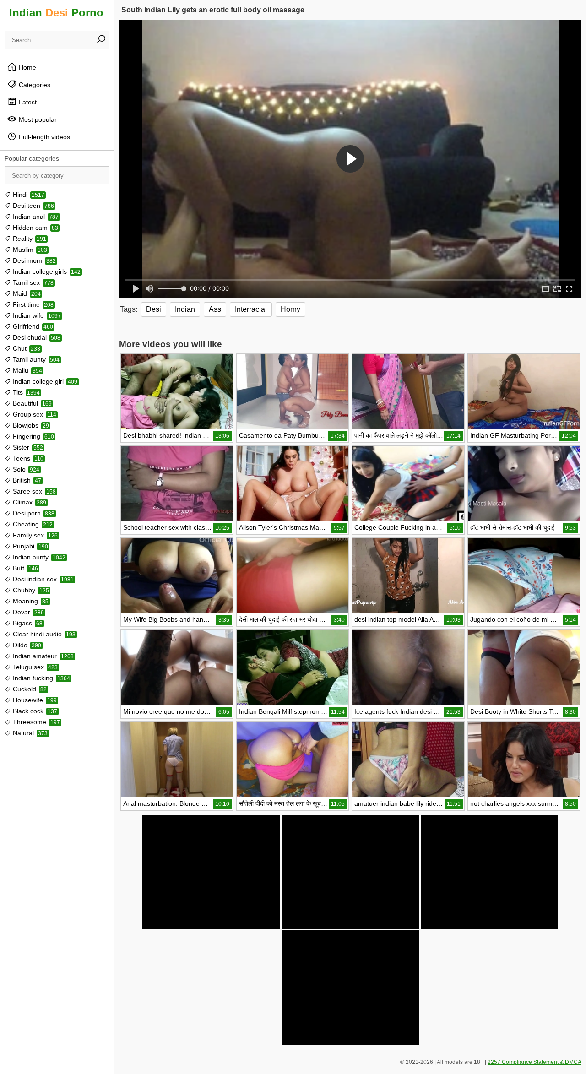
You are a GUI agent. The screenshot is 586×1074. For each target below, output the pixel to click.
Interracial (251, 309)
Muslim (29, 249)
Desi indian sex (42, 579)
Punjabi (29, 546)
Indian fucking (40, 678)
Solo (25, 469)
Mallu (26, 370)
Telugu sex (34, 667)
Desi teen (32, 205)
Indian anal (35, 216)
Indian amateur (42, 656)
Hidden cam (34, 227)
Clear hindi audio (43, 634)
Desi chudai (35, 337)
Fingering (32, 436)
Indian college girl (44, 381)
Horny (290, 309)
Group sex (33, 414)
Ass (215, 309)
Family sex (34, 535)
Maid (26, 293)
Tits (25, 392)
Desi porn (32, 513)
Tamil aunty (35, 359)
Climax (28, 502)
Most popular (37, 119)
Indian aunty (38, 557)
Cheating (32, 524)
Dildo (26, 645)
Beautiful (31, 403)
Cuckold (29, 689)
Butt (24, 568)
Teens (27, 458)
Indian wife (36, 315)
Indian (185, 309)
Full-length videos (43, 137)
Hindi (27, 194)
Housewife (34, 700)
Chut (25, 348)
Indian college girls (46, 271)
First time (32, 304)
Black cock (34, 711)
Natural (29, 733)
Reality (28, 238)
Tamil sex (32, 282)
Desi (153, 309)
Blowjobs (30, 425)
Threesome (35, 722)
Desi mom (33, 260)
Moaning (30, 601)
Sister (27, 447)
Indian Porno (56, 12)
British (26, 480)
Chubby (30, 590)
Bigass (27, 623)
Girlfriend (32, 326)
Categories (33, 84)
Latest (27, 102)
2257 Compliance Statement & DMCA (534, 1062)
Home (26, 67)
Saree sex (33, 491)
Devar (27, 612)
